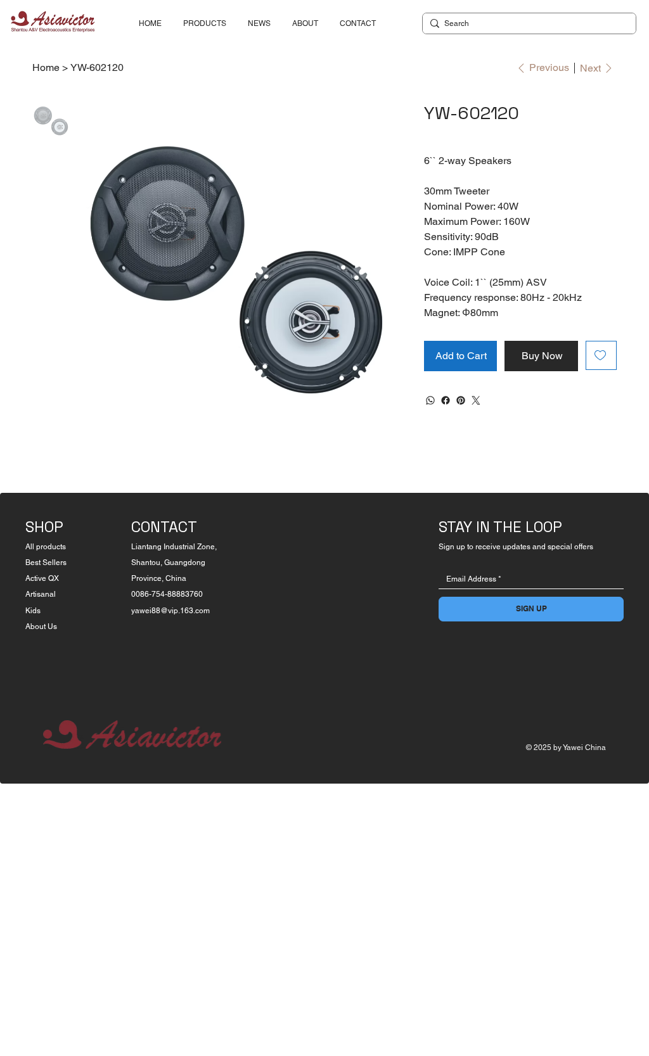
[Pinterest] (460, 400)
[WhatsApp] (430, 400)
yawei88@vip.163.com (170, 610)
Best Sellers (46, 562)
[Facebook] (445, 400)
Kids (33, 610)
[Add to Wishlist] (601, 355)
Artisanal (40, 594)
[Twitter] (476, 400)
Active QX (42, 578)
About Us (41, 626)
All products (45, 546)
